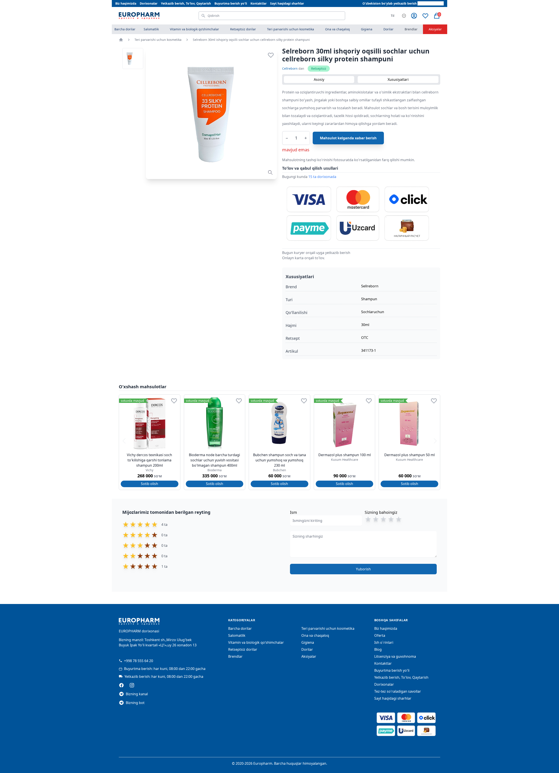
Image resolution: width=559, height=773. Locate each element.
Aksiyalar (435, 29)
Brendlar (411, 29)
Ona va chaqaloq (315, 635)
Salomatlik (236, 635)
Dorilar (307, 649)
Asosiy (319, 79)
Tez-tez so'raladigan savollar (397, 691)
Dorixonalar (148, 3)
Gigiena (307, 642)
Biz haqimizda (125, 3)
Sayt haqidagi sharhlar (287, 3)
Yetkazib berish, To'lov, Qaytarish (186, 3)
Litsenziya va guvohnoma (395, 656)
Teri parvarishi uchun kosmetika (158, 40)
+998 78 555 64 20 (138, 660)
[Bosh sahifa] (121, 40)
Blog (378, 649)
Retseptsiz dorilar (242, 649)
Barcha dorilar (124, 29)
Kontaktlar (258, 3)
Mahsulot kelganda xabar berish (348, 138)
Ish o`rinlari (383, 642)
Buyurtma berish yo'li (230, 3)
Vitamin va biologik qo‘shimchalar (256, 642)
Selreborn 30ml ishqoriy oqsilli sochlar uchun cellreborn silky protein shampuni (251, 40)
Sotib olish (149, 483)
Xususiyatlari (398, 79)
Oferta (379, 635)
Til (392, 16)
